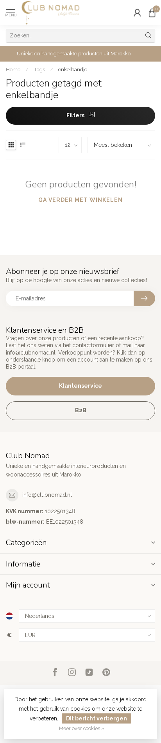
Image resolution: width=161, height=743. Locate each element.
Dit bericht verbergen (96, 718)
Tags (39, 69)
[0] (152, 12)
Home (13, 69)
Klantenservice (80, 386)
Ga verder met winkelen (80, 200)
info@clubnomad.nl (47, 495)
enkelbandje (72, 69)
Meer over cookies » (81, 728)
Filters (76, 115)
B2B (80, 410)
